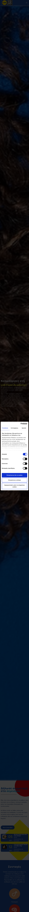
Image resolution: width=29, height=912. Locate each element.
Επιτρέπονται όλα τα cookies (14, 475)
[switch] (25, 459)
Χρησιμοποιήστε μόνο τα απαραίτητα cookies (14, 486)
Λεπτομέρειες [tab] (14, 428)
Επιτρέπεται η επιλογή (14, 480)
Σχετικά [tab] (24, 428)
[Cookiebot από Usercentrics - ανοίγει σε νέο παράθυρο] (20, 424)
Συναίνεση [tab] (5, 428)
